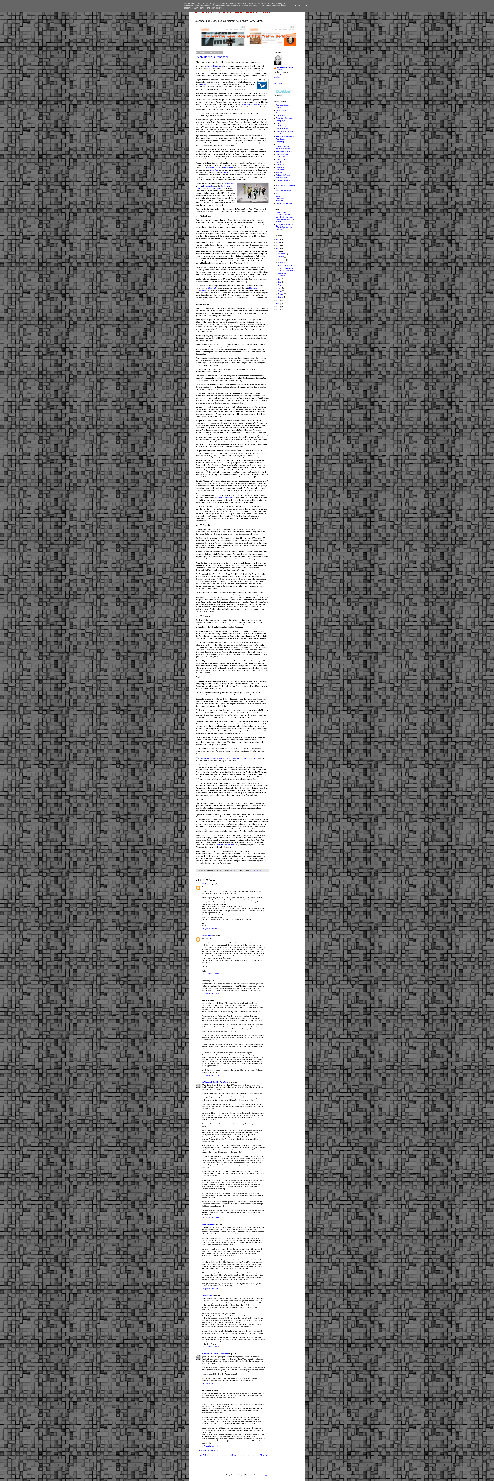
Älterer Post (264, 1455)
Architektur (279, 108)
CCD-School (280, 115)
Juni (279, 282)
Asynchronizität (281, 110)
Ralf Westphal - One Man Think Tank (215, 1082)
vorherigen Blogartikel (213, 66)
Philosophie (280, 164)
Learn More (297, 6)
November (282, 254)
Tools (278, 193)
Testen (278, 188)
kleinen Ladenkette (217, 188)
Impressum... (278, 83)
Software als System (283, 175)
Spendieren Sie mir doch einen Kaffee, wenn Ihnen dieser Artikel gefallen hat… (227, 758)
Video (278, 196)
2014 (278, 242)
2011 (278, 251)
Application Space (282, 105)
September (282, 260)
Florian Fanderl (207, 936)
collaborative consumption (224, 498)
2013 (278, 245)
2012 (278, 248)
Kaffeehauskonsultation (284, 151)
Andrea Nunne (230, 184)
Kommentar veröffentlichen (208, 1450)
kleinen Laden (208, 186)
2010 (278, 301)
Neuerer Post (201, 1455)
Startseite (233, 1455)
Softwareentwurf (281, 178)
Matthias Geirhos (208, 1224)
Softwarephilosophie (283, 180)
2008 (278, 307)
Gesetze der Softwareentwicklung (283, 145)
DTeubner (205, 884)
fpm (251, 1475)
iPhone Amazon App (208, 84)
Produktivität (280, 167)
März (280, 291)
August (280, 263)
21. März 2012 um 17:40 (210, 1446)
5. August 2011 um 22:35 (210, 1383)
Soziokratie (280, 183)
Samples (279, 172)
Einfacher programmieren (285, 126)
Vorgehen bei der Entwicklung (282, 199)
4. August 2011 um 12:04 (210, 1075)
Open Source (280, 159)
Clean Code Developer (284, 118)
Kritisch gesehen (255, 870)
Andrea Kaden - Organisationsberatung (284, 213)
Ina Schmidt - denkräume (284, 217)
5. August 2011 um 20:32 (210, 1347)
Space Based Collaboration (285, 185)
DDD (277, 123)
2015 (278, 239)
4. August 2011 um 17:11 (210, 1289)
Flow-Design (280, 139)
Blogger (265, 1475)
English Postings (282, 129)
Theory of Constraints (283, 191)
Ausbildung (280, 113)
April (280, 288)
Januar (280, 297)
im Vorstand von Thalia (213, 168)
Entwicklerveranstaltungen (285, 131)
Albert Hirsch (228, 168)
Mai (279, 285)
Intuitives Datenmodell (284, 149)
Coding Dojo (280, 121)
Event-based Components (285, 136)
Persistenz (279, 162)
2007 (278, 310)
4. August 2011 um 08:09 (210, 929)
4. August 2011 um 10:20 (210, 993)
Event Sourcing (281, 134)
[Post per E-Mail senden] (240, 870)
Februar (281, 294)
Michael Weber (225, 172)
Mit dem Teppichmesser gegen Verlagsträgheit (286, 269)
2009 (278, 304)
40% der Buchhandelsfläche (251, 105)
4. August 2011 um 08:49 (210, 974)
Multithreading (281, 157)
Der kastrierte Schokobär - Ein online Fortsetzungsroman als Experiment (285, 227)
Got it (308, 6)
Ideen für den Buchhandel (212, 57)
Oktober (281, 257)
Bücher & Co (212, 288)
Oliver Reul (214, 170)
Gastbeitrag (280, 142)
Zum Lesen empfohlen (284, 203)
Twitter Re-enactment (225, 845)
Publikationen (281, 170)
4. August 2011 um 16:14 (210, 1218)
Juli (279, 279)
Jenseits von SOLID (285, 265)
